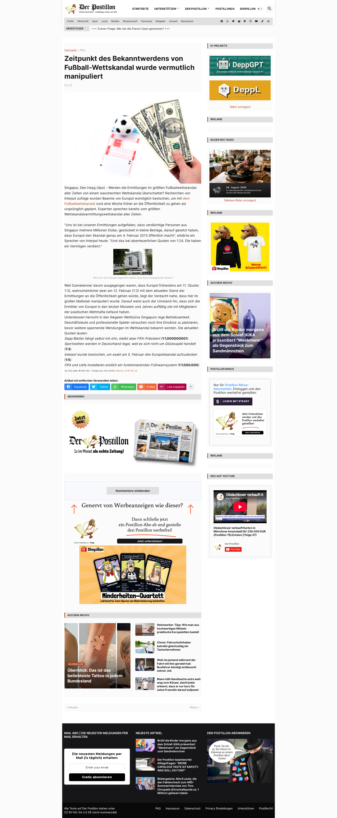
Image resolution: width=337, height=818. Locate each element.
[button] (260, 9)
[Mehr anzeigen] (190, 387)
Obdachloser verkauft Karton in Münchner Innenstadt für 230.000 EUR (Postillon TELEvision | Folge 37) (240, 531)
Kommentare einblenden (133, 491)
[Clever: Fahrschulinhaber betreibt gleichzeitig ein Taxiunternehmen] (144, 647)
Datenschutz (192, 808)
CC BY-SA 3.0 (130, 370)
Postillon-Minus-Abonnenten (231, 387)
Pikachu (119, 370)
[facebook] (222, 21)
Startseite (140, 8)
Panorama (146, 21)
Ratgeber (161, 21)
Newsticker (187, 21)
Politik (70, 21)
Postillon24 (225, 8)
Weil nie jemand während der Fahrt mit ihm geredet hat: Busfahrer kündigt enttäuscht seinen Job (176, 665)
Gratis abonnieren (97, 777)
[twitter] (233, 21)
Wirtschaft (83, 21)
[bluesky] (239, 21)
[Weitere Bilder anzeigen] (240, 200)
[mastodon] (245, 21)
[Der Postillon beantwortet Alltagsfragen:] (145, 764)
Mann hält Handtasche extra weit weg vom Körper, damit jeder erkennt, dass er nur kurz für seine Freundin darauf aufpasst (178, 684)
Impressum (173, 808)
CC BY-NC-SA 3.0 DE (77, 812)
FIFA (82, 50)
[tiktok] (262, 21)
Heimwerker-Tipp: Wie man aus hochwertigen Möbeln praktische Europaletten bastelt (178, 628)
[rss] (268, 21)
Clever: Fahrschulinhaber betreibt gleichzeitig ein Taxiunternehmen (174, 646)
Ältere (193, 707)
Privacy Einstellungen (219, 808)
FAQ (158, 808)
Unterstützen (165, 8)
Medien (115, 21)
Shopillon (247, 8)
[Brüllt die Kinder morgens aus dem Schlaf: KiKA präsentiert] (145, 745)
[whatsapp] (227, 21)
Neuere (73, 707)
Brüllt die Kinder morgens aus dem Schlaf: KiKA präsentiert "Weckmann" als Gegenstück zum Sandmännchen (177, 746)
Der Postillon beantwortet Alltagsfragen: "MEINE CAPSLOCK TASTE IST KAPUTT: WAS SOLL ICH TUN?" (178, 765)
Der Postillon (196, 8)
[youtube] (256, 21)
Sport (95, 21)
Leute (104, 21)
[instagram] (250, 21)
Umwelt (173, 21)
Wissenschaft (130, 21)
